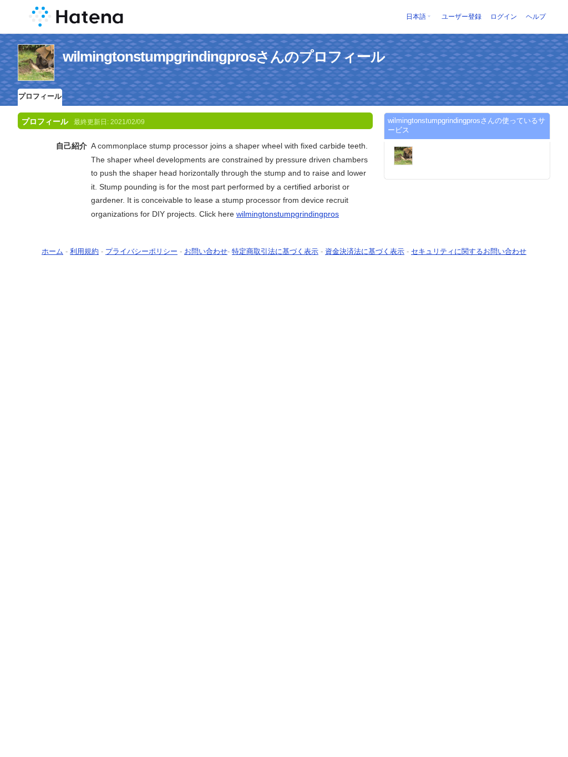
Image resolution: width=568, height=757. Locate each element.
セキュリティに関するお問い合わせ (468, 251)
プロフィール (40, 96)
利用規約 (84, 251)
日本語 (416, 17)
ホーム (52, 251)
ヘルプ (536, 17)
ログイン (503, 17)
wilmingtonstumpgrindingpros (287, 213)
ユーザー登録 (461, 17)
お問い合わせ (205, 251)
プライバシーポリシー (141, 251)
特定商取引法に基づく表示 (275, 251)
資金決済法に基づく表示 (364, 251)
